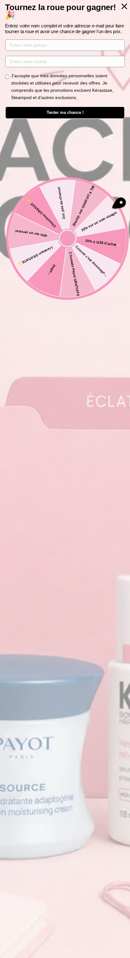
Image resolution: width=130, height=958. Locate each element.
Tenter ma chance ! (65, 112)
